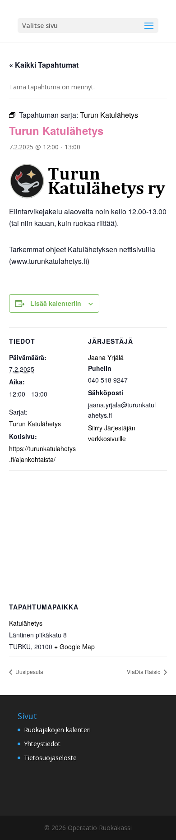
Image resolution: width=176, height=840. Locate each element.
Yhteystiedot (42, 743)
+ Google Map (74, 646)
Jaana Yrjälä (106, 357)
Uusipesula (28, 671)
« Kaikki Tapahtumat (44, 65)
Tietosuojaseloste (50, 757)
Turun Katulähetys (35, 423)
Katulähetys (25, 623)
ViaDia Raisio (144, 671)
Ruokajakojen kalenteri (57, 729)
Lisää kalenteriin (55, 303)
